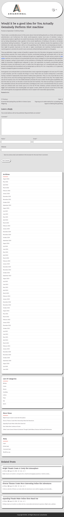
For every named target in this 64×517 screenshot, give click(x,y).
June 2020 (5, 369)
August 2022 (6, 310)
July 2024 (5, 246)
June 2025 (5, 214)
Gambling (5, 392)
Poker (4, 398)
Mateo (22, 31)
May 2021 (5, 337)
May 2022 (5, 313)
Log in (4, 443)
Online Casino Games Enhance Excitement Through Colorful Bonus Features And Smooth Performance (27, 429)
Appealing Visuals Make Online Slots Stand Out (14, 423)
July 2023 (5, 281)
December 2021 (7, 325)
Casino (4, 386)
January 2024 (6, 264)
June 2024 (5, 249)
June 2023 (5, 284)
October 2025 (6, 202)
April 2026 (5, 184)
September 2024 (7, 240)
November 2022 (7, 305)
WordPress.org (6, 452)
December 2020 (7, 351)
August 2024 (6, 243)
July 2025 (5, 211)
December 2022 (7, 302)
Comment (4, 116)
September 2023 (7, 275)
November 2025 (7, 199)
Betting (4, 383)
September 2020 (7, 360)
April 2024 (5, 255)
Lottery (5, 395)
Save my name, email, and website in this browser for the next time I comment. (26, 154)
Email (35, 138)
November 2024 (7, 234)
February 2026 (6, 190)
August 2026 (6, 179)
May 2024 (5, 252)
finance (4, 389)
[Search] (56, 9)
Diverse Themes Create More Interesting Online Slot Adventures (18, 420)
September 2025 (7, 205)
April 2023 (5, 290)
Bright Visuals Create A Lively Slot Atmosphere (14, 417)
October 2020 (6, 357)
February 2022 (6, 319)
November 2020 (7, 354)
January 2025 (6, 228)
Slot (8, 92)
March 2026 (6, 187)
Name (3, 138)
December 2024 (7, 231)
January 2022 (6, 322)
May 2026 (5, 181)
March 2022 (6, 316)
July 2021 (5, 331)
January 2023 (6, 299)
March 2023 (6, 293)
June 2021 (5, 334)
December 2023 (7, 266)
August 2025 (6, 208)
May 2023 (5, 287)
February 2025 (6, 225)
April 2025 (5, 220)
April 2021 (5, 340)
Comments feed (7, 449)
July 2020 (5, 366)
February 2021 (6, 346)
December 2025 (7, 196)
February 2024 (6, 261)
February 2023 (6, 296)
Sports (4, 403)
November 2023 (7, 269)
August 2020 (6, 363)
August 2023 (6, 278)
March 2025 (6, 222)
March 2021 (6, 343)
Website (3, 147)
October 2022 (6, 307)
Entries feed (6, 446)
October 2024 (6, 237)
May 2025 (5, 217)
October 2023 (6, 272)
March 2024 (6, 258)
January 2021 (6, 349)
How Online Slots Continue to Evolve (11, 426)
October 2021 (6, 328)
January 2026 (6, 193)
